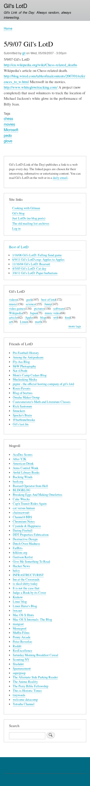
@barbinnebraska (24, 420)
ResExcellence (22, 650)
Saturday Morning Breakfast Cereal (35, 655)
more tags (74, 326)
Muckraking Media (25, 379)
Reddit (17, 646)
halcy (16, 570)
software (58, 308)
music (13, 304)
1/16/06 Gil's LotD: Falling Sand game (37, 255)
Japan (33, 313)
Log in (16, 228)
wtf (55, 317)
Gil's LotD (15, 5)
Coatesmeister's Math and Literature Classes (41, 402)
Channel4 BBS (22, 517)
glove (8, 140)
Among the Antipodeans (28, 357)
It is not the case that (26, 588)
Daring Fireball (22, 530)
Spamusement (22, 668)
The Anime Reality (25, 682)
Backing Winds (22, 477)
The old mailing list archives (30, 223)
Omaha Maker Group (26, 397)
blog (43, 317)
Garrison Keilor (23, 557)
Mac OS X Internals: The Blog (32, 619)
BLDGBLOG (21, 490)
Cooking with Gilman (26, 208)
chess (8, 118)
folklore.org (20, 552)
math (38, 322)
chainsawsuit (21, 512)
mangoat (18, 624)
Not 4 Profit (20, 371)
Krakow (18, 597)
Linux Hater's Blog (25, 606)
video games (17, 308)
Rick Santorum (22, 406)
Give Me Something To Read (31, 561)
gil (24, 53)
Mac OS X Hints (23, 615)
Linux (24, 322)
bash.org (18, 481)
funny (48, 304)
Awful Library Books (26, 472)
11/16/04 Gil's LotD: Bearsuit (31, 264)
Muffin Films (21, 633)
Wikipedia (15, 313)
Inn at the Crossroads (26, 579)
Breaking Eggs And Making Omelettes (37, 494)
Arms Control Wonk (25, 468)
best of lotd (48, 299)
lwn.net (17, 610)
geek (29, 299)
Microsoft (11, 129)
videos (13, 299)
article (13, 317)
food (67, 317)
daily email (60, 178)
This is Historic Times (27, 690)
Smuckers (19, 411)
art (10, 322)
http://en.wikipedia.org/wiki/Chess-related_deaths (40, 64)
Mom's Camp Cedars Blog (29, 375)
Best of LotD (18, 246)
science (31, 304)
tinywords (19, 695)
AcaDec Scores (22, 454)
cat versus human (24, 508)
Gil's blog (18, 213)
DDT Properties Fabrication (30, 535)
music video (52, 313)
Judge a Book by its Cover (29, 592)
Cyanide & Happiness (27, 526)
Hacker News (21, 566)
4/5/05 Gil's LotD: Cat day (29, 268)
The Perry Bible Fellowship (30, 686)
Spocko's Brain (22, 415)
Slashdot (18, 664)
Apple (29, 317)
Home (8, 28)
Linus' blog (20, 601)
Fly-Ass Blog (21, 362)
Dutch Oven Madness (26, 543)
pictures (39, 308)
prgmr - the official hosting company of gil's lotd (43, 384)
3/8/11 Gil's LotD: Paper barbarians (35, 273)
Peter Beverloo (22, 641)
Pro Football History (26, 353)
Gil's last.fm (20, 424)
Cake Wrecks (21, 499)
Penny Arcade (21, 637)
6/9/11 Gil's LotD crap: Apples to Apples (38, 259)
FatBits (17, 548)
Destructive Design (25, 539)
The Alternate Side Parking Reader (35, 677)
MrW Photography (24, 366)
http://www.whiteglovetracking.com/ (31, 87)
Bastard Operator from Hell (30, 486)
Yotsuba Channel (23, 704)
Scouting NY (21, 659)
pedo (8, 135)
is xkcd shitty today (25, 584)
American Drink (23, 463)
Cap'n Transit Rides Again (29, 503)
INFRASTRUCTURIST (28, 575)
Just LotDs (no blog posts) (28, 218)
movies (9, 124)
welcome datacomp (25, 699)
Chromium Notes (24, 521)
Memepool (19, 628)
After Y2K (19, 459)
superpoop (19, 673)
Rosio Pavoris (21, 388)
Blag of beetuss (22, 393)
